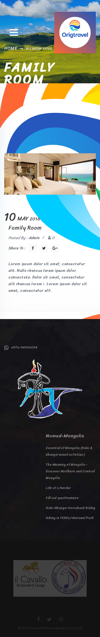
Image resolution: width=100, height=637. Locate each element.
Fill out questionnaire (62, 498)
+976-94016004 (23, 347)
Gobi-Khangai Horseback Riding (70, 508)
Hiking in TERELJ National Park (70, 518)
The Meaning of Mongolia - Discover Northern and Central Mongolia (70, 471)
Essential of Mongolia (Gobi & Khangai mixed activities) (69, 451)
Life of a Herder (58, 488)
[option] (31, 578)
